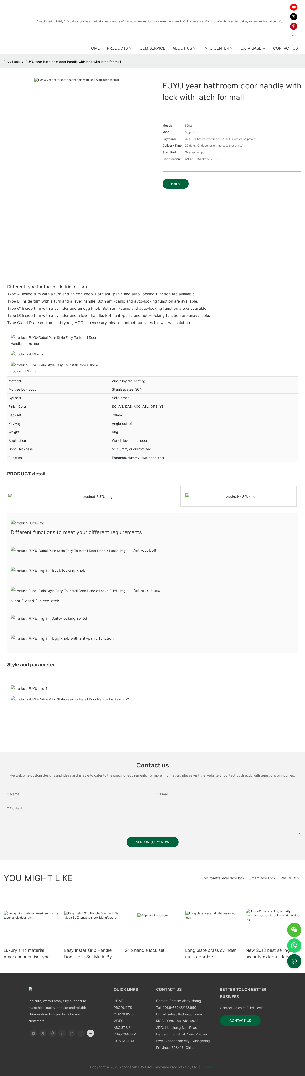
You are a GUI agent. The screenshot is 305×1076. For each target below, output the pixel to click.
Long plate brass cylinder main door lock (210, 953)
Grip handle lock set (145, 950)
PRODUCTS (290, 878)
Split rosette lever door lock (223, 878)
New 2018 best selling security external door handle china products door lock (268, 954)
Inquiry (175, 183)
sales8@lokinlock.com (185, 1014)
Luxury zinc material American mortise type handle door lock (27, 954)
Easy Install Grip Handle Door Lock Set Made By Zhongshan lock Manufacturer (88, 954)
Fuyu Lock (12, 62)
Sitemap (208, 1067)
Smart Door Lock (262, 878)
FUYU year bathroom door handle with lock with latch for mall (73, 62)
